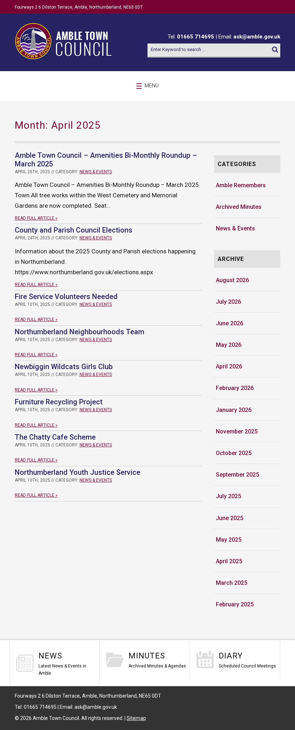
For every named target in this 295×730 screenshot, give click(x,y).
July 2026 (228, 301)
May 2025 (228, 539)
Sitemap (136, 718)
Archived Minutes (239, 206)
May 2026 (228, 344)
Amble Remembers (241, 185)
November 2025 (237, 431)
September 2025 (237, 474)
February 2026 (235, 388)
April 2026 (229, 366)
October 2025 (233, 453)
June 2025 (229, 518)
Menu (152, 85)
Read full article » (36, 218)
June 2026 (229, 323)
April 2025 (229, 561)
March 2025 (231, 582)
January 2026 (233, 410)
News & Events (96, 171)
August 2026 (232, 280)
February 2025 (235, 604)
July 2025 (228, 496)
